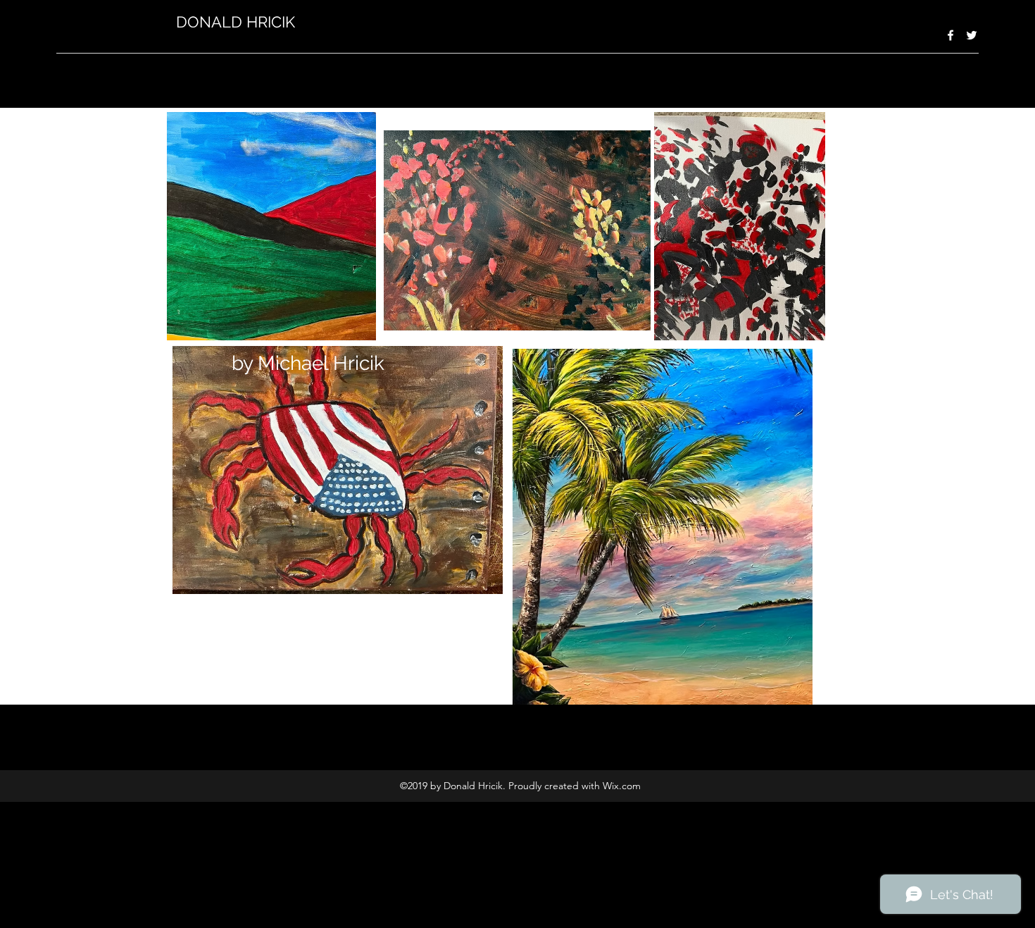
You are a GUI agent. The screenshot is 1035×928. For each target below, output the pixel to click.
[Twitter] (972, 35)
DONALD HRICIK (239, 22)
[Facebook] (950, 35)
